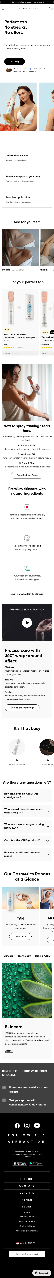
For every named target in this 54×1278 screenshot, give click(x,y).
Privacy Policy (27, 1216)
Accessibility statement (27, 1230)
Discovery (14, 61)
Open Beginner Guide (27, 475)
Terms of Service (27, 1221)
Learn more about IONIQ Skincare (27, 594)
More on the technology (22, 707)
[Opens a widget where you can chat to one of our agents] (41, 1273)
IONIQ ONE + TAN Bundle (15, 335)
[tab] (8, 956)
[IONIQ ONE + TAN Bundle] (20, 307)
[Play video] (27, 622)
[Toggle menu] (3, 9)
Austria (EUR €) (27, 1243)
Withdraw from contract (27, 1254)
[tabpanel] (27, 1011)
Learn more (20, 936)
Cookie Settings (27, 1226)
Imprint (27, 1212)
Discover (9, 1050)
